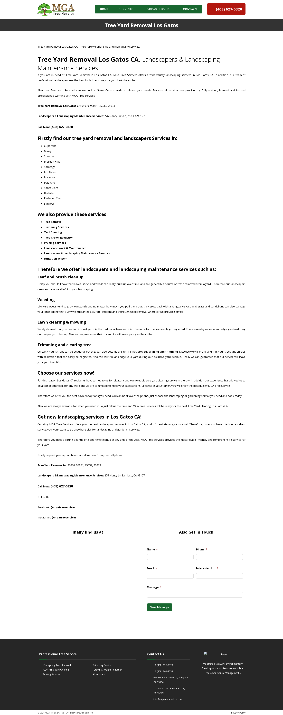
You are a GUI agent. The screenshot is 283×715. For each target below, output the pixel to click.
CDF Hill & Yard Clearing (56, 669)
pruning (154, 351)
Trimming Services (56, 227)
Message (154, 587)
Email (152, 568)
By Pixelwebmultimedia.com (80, 712)
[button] (219, 683)
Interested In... (207, 568)
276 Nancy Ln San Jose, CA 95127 (124, 116)
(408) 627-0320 (62, 127)
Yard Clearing (53, 232)
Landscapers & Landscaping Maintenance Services (77, 253)
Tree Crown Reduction (58, 237)
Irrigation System (55, 258)
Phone (201, 549)
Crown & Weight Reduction (107, 669)
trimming (171, 351)
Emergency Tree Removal (57, 665)
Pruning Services (55, 243)
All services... (99, 674)
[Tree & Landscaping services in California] (56, 9)
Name (152, 549)
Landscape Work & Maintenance (65, 248)
